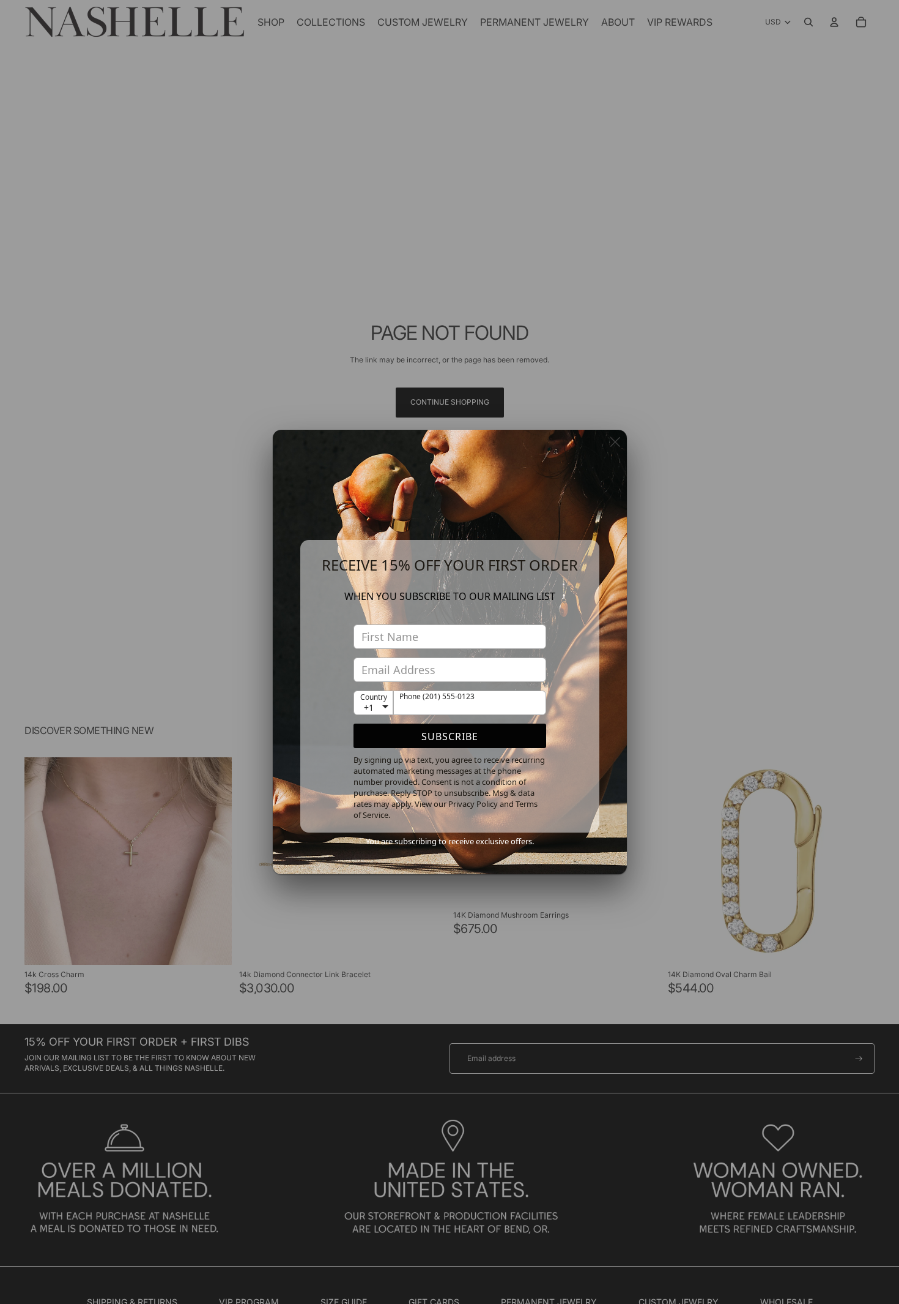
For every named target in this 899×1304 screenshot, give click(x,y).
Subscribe (449, 736)
